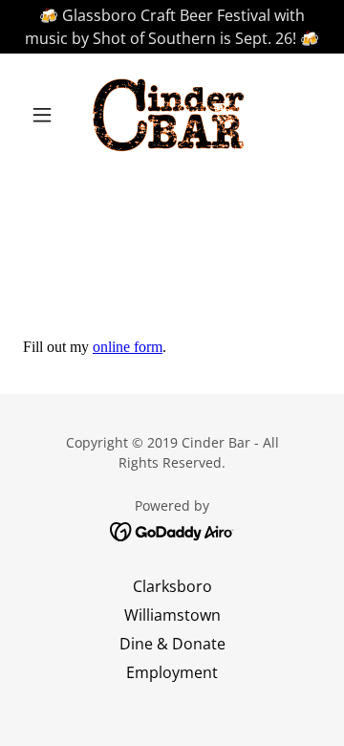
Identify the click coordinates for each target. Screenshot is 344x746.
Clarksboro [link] (172, 586)
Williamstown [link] (172, 614)
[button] (45, 115)
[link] (172, 115)
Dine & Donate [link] (172, 643)
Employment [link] (172, 672)
